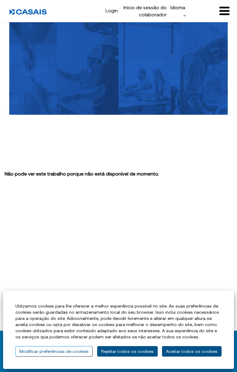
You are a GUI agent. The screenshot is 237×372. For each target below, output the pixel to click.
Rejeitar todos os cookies (127, 351)
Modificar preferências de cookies (54, 351)
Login (112, 10)
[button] (209, 11)
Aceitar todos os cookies (192, 351)
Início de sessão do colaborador (145, 10)
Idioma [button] (177, 7)
